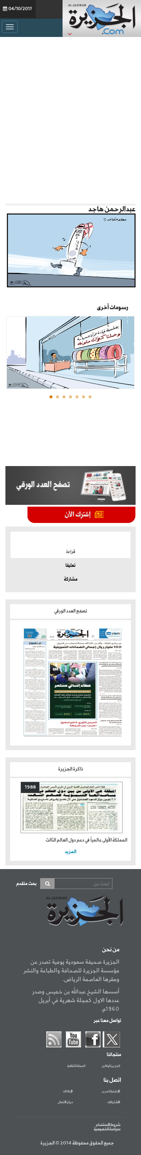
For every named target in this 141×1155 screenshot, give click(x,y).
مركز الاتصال (65, 1102)
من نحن (110, 950)
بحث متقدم (26, 883)
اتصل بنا (112, 1080)
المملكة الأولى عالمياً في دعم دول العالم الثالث (86, 840)
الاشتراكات (113, 1102)
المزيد (70, 851)
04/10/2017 (20, 9)
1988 (30, 787)
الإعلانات (68, 1091)
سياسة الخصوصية (107, 1129)
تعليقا (70, 566)
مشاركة (70, 579)
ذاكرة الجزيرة (70, 769)
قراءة (70, 552)
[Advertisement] (70, 118)
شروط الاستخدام (108, 1125)
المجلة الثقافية (76, 1066)
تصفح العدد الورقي (70, 611)
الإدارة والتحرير (111, 1091)
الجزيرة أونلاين (111, 1066)
